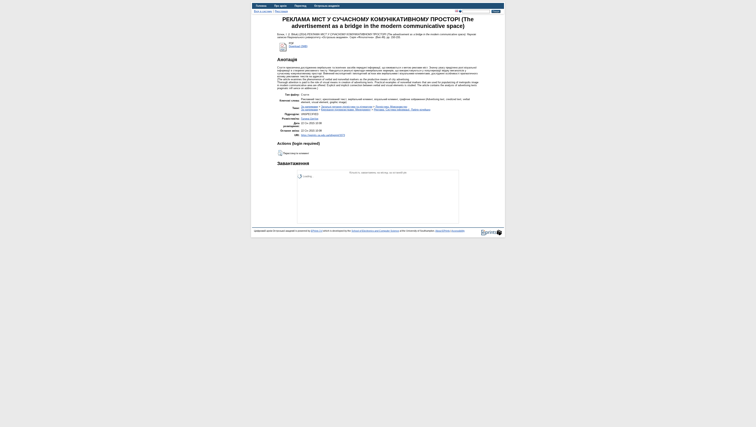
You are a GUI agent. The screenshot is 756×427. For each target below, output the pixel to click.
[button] (280, 153)
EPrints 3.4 (316, 231)
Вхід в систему (263, 11)
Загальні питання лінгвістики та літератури (346, 106)
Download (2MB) (298, 46)
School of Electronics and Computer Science (375, 231)
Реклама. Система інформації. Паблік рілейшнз (402, 109)
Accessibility (458, 231)
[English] (456, 11)
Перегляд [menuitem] (300, 5)
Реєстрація (281, 11)
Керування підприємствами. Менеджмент (346, 109)
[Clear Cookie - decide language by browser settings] (460, 11)
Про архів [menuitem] (280, 5)
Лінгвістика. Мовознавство (391, 106)
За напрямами (309, 106)
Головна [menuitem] (261, 5)
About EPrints (442, 231)
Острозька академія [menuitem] (327, 5)
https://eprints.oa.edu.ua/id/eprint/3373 (323, 135)
